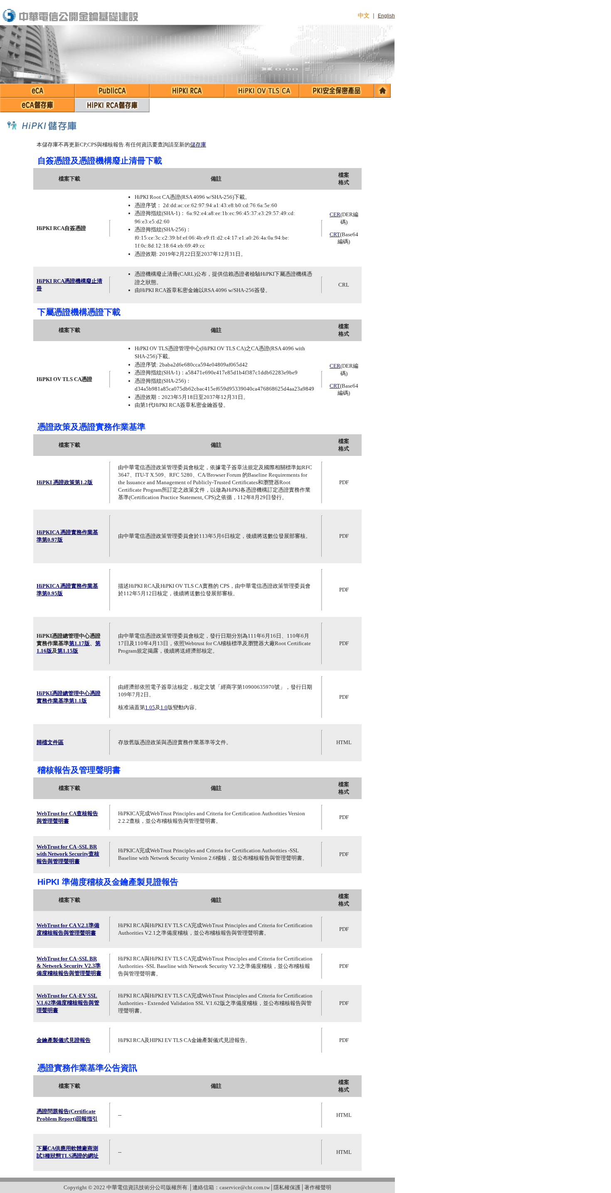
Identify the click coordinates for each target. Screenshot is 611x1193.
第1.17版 (79, 643)
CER (335, 214)
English (386, 16)
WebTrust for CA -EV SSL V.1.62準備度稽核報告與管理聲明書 (68, 1003)
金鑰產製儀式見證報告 (64, 1040)
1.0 (164, 707)
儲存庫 (198, 144)
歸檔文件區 (50, 742)
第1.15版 (67, 651)
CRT (335, 234)
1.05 (150, 707)
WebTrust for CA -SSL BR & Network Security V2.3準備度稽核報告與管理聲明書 (69, 965)
